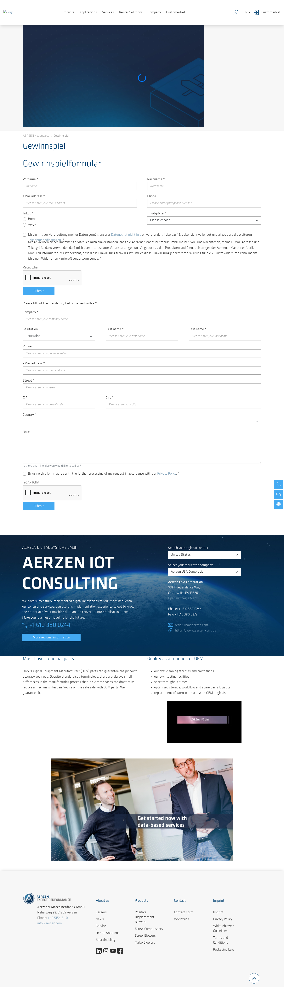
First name (115, 329)
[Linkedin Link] (100, 950)
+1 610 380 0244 (49, 625)
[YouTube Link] (114, 950)
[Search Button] (237, 12)
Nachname (156, 179)
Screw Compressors (149, 929)
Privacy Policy (166, 474)
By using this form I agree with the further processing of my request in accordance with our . (103, 474)
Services (108, 12)
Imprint (218, 912)
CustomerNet (175, 12)
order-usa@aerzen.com (191, 625)
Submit (38, 291)
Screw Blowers (145, 936)
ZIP (26, 398)
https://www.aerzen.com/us (195, 630)
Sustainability (105, 940)
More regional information (51, 637)
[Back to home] (8, 12)
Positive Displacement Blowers (144, 917)
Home (32, 219)
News (100, 919)
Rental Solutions (131, 12)
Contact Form (183, 912)
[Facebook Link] (121, 950)
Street (29, 381)
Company (154, 12)
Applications (88, 12)
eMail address (34, 196)
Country (29, 415)
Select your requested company (190, 565)
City (110, 398)
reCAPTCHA (31, 482)
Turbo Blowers (145, 943)
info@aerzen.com (49, 923)
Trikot (28, 213)
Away (32, 225)
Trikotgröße (156, 213)
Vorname (30, 179)
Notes (27, 432)
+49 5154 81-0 (58, 918)
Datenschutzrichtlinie (126, 235)
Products (68, 12)
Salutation (30, 329)
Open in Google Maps (183, 598)
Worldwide (181, 919)
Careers (101, 912)
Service (101, 926)
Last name (198, 329)
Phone (151, 196)
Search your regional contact (188, 548)
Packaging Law (223, 949)
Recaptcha (30, 267)
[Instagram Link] (107, 950)
